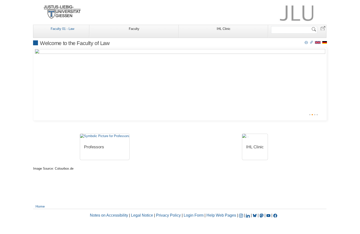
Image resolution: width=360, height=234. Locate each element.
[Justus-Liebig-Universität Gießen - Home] (62, 12)
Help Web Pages (221, 215)
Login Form (194, 215)
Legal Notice (142, 215)
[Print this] (306, 42)
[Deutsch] (324, 42)
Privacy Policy (168, 215)
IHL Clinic (223, 29)
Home (40, 206)
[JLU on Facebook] (275, 215)
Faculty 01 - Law (62, 29)
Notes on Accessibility (109, 215)
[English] (318, 42)
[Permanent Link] (311, 42)
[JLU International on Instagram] (241, 215)
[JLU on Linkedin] (248, 215)
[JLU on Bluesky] (255, 215)
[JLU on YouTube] (268, 215)
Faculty (134, 29)
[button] (323, 28)
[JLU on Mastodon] (262, 215)
